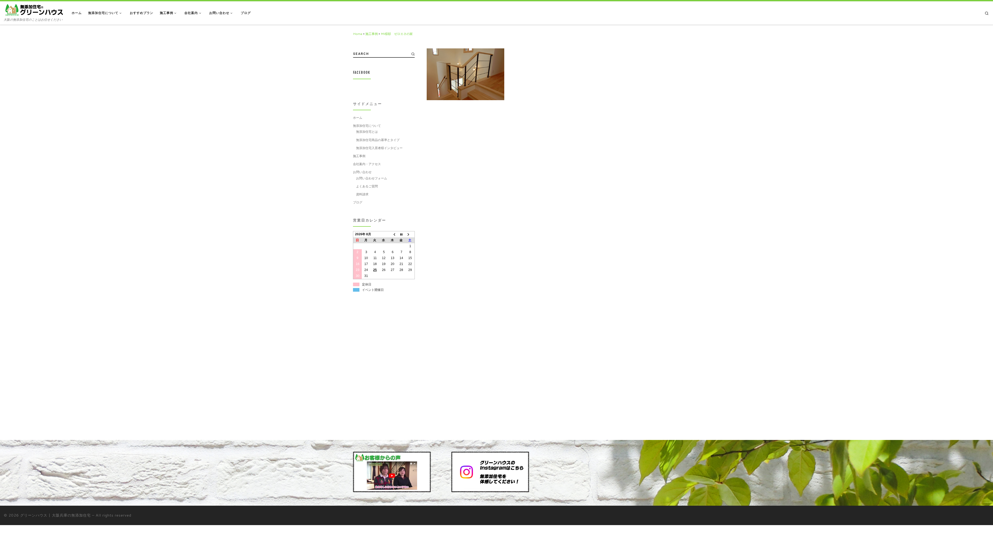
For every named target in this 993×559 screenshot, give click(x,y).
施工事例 (371, 33)
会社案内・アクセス (367, 163)
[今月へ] (401, 234)
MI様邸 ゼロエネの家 (397, 33)
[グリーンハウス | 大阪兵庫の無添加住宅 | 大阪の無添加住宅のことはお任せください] (34, 10)
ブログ (357, 202)
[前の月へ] (392, 234)
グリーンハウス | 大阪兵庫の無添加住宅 (55, 515)
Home (357, 33)
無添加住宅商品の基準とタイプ (378, 139)
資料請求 (362, 194)
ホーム (357, 117)
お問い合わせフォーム (371, 178)
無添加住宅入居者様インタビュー (379, 147)
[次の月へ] (410, 234)
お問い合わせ (362, 172)
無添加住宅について (367, 125)
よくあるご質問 (367, 186)
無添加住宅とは (367, 131)
